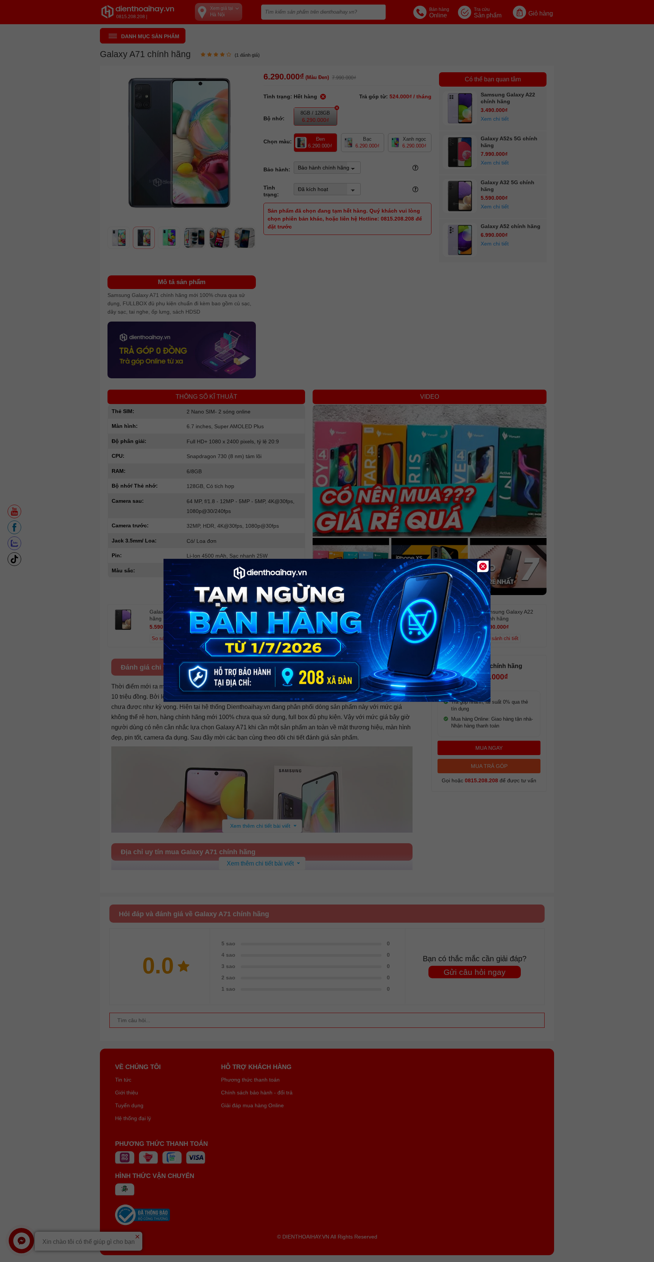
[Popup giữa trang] (327, 700)
